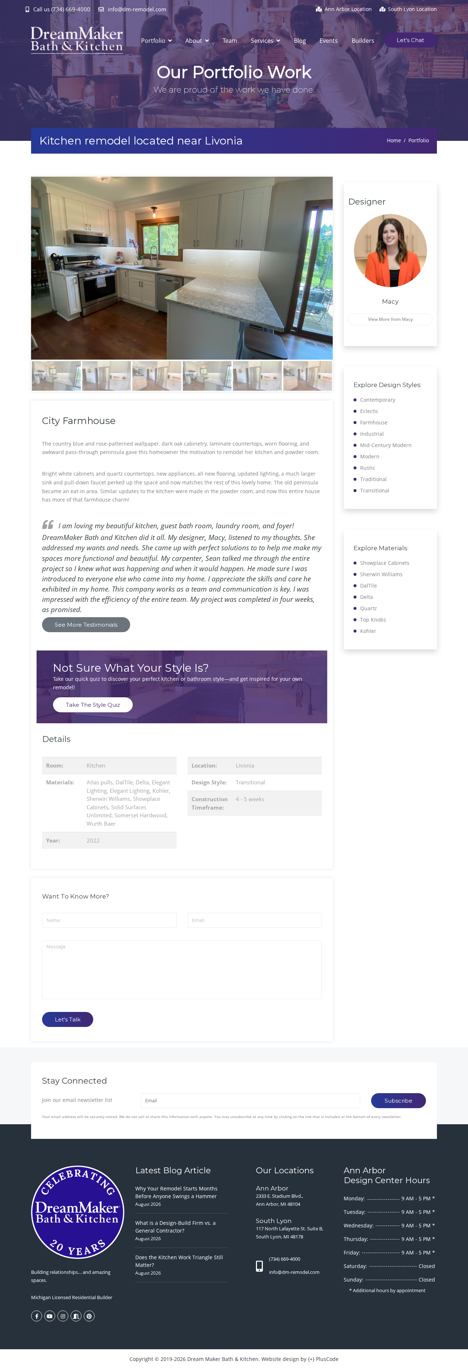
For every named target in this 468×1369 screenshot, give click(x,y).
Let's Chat (410, 40)
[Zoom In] (182, 268)
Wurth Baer (101, 823)
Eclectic (369, 411)
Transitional (250, 782)
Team (230, 41)
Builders (363, 41)
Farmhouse (374, 422)
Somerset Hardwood (140, 815)
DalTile (124, 782)
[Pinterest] (89, 1315)
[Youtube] (49, 1315)
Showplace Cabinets (385, 562)
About (194, 41)
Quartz (368, 608)
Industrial (372, 433)
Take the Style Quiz (93, 704)
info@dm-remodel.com (136, 9)
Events (329, 41)
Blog (300, 41)
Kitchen (96, 765)
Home (394, 140)
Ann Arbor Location (348, 8)
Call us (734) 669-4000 (62, 9)
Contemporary (377, 399)
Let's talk (67, 1019)
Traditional (373, 479)
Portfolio (154, 41)
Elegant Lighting (130, 790)
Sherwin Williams (108, 798)
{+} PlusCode (323, 1358)
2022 (93, 840)
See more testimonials (86, 624)
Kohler (160, 790)
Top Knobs (373, 619)
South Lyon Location (412, 8)
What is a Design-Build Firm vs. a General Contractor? (175, 1226)
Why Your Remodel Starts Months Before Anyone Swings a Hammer (176, 1192)
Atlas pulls (100, 782)
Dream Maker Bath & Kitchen (222, 1358)
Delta (142, 782)
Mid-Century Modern (386, 445)
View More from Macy (390, 319)
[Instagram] (62, 1315)
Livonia (245, 765)
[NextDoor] (76, 1315)
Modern (370, 456)
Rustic (367, 467)
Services (263, 41)
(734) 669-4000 (284, 1259)
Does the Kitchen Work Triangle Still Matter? (179, 1261)
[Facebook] (36, 1315)
